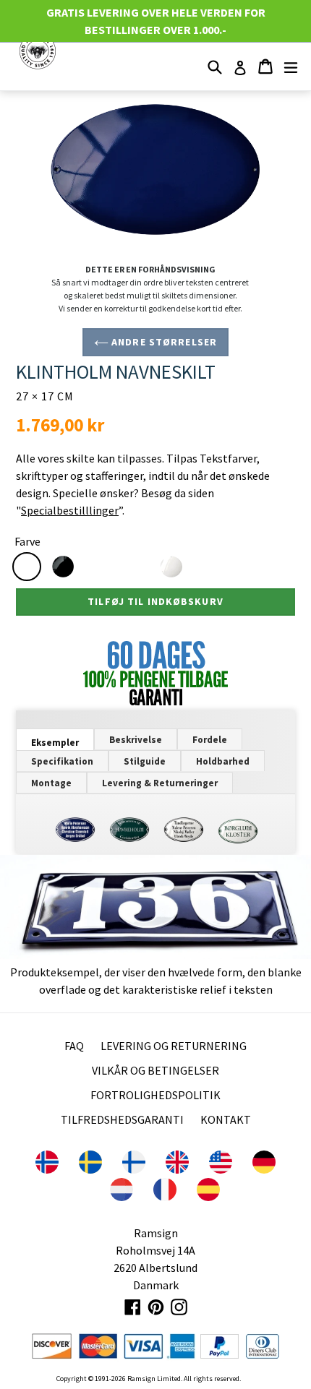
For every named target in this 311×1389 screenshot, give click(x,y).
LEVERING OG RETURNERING (174, 1045)
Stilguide (145, 761)
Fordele (209, 740)
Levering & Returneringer (160, 783)
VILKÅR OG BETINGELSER (155, 1070)
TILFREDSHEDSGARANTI (122, 1119)
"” (69, 510)
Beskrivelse (135, 740)
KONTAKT (225, 1119)
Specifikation (62, 761)
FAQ (74, 1045)
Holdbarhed (223, 761)
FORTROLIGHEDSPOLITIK (155, 1095)
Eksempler (55, 742)
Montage (51, 783)
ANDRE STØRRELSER (162, 341)
